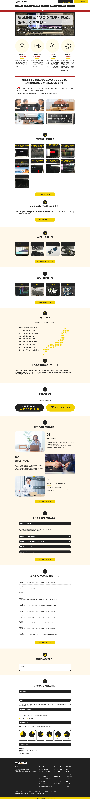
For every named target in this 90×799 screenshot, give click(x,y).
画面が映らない (42, 781)
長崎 (20, 350)
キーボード (68, 771)
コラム (70, 5)
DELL (28, 212)
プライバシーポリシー (40, 793)
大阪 (20, 341)
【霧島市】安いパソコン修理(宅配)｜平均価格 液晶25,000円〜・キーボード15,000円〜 (37, 605)
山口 (30, 344)
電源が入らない (42, 783)
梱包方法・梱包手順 (19, 793)
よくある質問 (62, 5)
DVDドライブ (69, 779)
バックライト (69, 783)
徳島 (34, 344)
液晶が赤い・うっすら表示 (44, 771)
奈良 (27, 341)
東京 (27, 333)
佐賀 (34, 347)
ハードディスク (69, 774)
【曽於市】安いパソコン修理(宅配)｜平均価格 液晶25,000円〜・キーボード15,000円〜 (37, 611)
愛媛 (24, 347)
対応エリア (36, 5)
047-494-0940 (66, 1)
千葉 (24, 333)
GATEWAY (39, 212)
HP (43, 212)
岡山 (24, 344)
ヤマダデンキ (26, 213)
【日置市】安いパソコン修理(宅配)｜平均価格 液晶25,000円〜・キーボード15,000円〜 (37, 617)
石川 (20, 336)
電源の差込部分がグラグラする (45, 786)
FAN (67, 781)
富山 (38, 333)
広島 (27, 344)
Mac (21, 212)
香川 (20, 347)
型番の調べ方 (26, 793)
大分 (27, 350)
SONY (63, 212)
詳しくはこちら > (45, 220)
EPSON (33, 212)
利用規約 (32, 793)
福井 (24, 336)
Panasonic (57, 212)
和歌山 (31, 341)
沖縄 (38, 350)
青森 (25, 327)
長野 (30, 336)
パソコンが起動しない (43, 776)
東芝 (16, 213)
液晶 (67, 769)
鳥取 (35, 341)
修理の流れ (45, 5)
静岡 (20, 338)
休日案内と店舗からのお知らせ (27, 668)
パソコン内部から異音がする (45, 779)
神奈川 (31, 333)
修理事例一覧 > (45, 194)
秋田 (35, 327)
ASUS (24, 212)
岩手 (28, 327)
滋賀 (30, 338)
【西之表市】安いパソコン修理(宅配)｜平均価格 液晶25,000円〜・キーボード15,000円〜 (38, 634)
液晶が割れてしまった (43, 769)
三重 (27, 338)
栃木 (30, 330)
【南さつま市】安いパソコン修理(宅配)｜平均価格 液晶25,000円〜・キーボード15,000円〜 (38, 594)
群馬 (34, 330)
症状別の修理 (41, 766)
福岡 (30, 347)
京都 (34, 338)
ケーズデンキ (69, 212)
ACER (17, 212)
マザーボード (69, 776)
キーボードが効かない (43, 774)
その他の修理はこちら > (45, 261)
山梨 (27, 336)
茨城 (27, 330)
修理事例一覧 (53, 5)
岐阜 (34, 336)
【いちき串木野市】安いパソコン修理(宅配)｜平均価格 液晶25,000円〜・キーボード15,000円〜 (39, 599)
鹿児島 (34, 350)
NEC (52, 212)
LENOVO (47, 212)
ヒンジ (67, 786)
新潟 (35, 333)
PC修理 (19, 5)
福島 (24, 330)
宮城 (31, 327)
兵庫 (24, 341)
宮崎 (30, 350)
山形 (20, 330)
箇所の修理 (68, 766)
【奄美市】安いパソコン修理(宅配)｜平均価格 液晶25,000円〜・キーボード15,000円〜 (37, 582)
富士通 (20, 213)
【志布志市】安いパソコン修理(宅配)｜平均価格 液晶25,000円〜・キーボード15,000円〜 (38, 588)
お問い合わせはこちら (82, 1)
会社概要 (54, 791)
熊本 (24, 350)
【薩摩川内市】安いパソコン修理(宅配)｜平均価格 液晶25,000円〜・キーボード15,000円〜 (38, 622)
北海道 (21, 327)
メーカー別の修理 (57, 766)
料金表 (27, 5)
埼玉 (20, 333)
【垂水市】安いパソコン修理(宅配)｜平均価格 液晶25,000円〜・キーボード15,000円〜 (37, 628)
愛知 (24, 338)
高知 (27, 347)
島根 (20, 344)
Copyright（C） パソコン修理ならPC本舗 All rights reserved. (45, 798)
